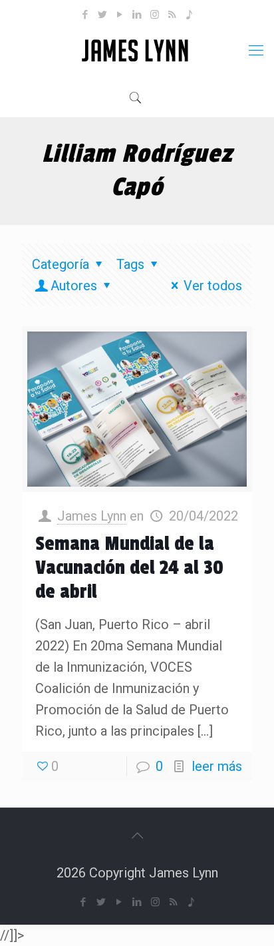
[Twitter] (103, 15)
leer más (217, 766)
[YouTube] (120, 15)
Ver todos (213, 286)
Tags (130, 264)
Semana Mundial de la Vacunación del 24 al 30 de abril (129, 568)
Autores (74, 286)
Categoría (60, 264)
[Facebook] (85, 15)
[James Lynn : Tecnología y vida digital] (137, 51)
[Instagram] (155, 15)
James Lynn (91, 516)
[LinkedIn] (137, 15)
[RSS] (172, 15)
